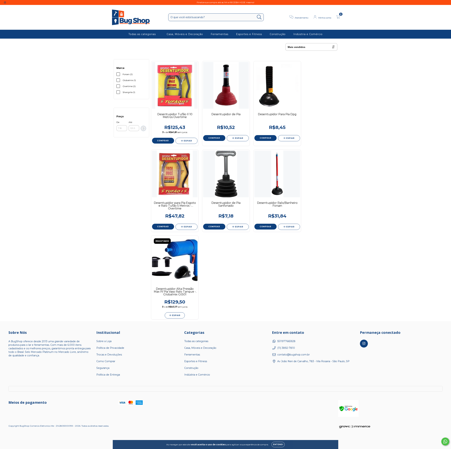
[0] (338, 17)
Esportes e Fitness (249, 34)
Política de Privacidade (110, 347)
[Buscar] (259, 17)
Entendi (278, 444)
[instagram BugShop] (5, 2)
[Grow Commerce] (355, 427)
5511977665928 (286, 341)
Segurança (102, 368)
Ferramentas (219, 34)
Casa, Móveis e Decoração (185, 34)
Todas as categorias (142, 34)
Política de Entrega (108, 374)
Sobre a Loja (104, 341)
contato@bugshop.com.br (293, 354)
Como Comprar (105, 361)
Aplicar (143, 128)
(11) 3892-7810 (286, 347)
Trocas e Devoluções (109, 354)
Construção (278, 34)
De (117, 122)
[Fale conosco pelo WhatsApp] (445, 441)
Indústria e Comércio (308, 34)
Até (130, 122)
